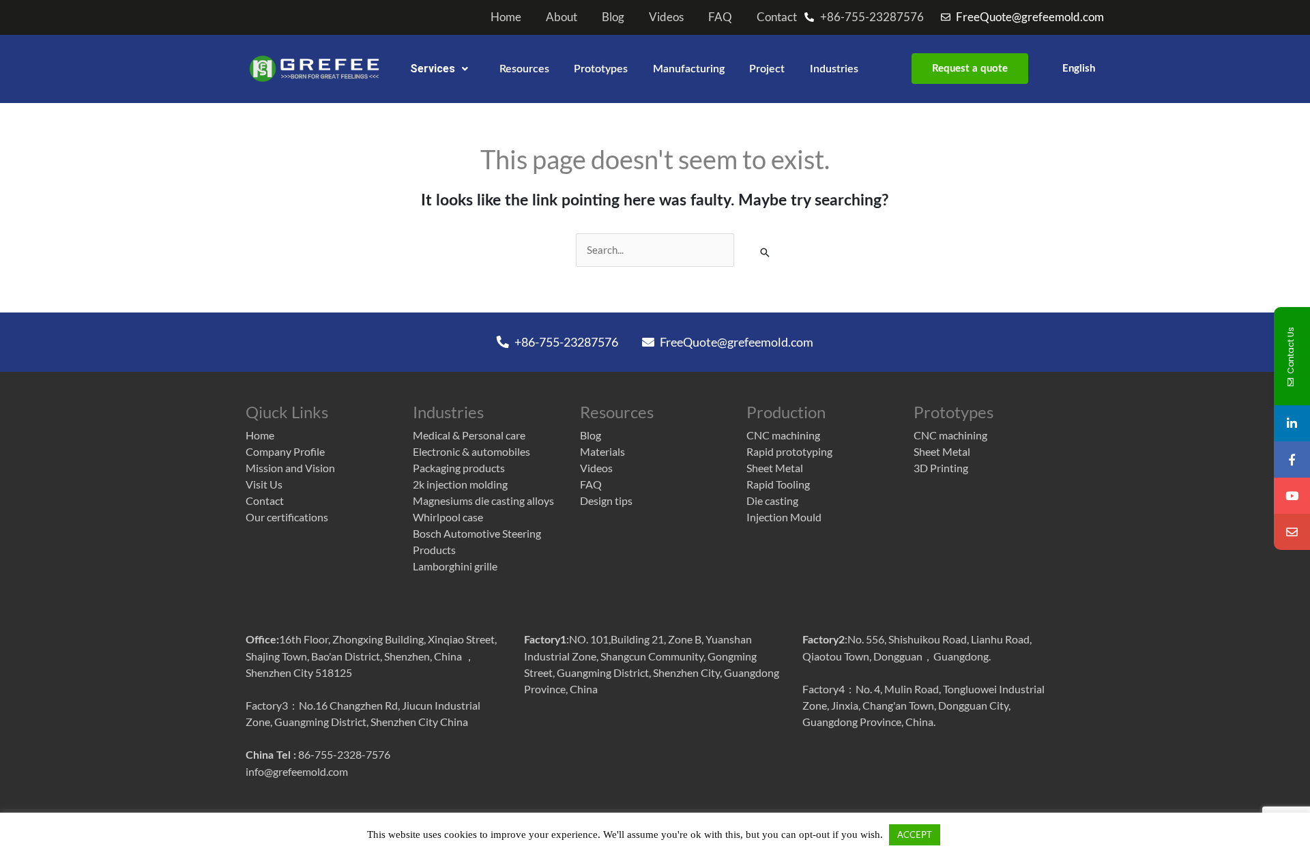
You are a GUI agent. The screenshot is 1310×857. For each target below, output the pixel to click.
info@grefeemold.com (297, 771)
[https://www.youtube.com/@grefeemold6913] (1292, 496)
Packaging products (459, 467)
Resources (524, 68)
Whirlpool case (448, 516)
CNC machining (783, 434)
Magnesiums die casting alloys (483, 500)
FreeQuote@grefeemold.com (735, 341)
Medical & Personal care (469, 434)
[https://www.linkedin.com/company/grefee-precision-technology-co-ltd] (1292, 423)
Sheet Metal (774, 467)
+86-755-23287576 (565, 341)
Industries (834, 68)
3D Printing (941, 467)
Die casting (772, 500)
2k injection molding (460, 484)
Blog (613, 17)
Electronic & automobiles (471, 451)
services (432, 68)
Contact (777, 17)
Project (767, 68)
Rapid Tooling (778, 484)
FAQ (720, 17)
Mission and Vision (290, 467)
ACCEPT (914, 834)
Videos (666, 17)
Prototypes (601, 68)
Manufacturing (689, 68)
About (561, 17)
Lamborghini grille (455, 566)
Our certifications (287, 516)
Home (506, 17)
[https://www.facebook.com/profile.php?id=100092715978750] (1292, 459)
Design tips (606, 500)
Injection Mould (783, 516)
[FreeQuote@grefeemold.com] (1292, 532)
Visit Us (264, 484)
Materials (602, 451)
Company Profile (285, 451)
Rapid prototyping (789, 451)
